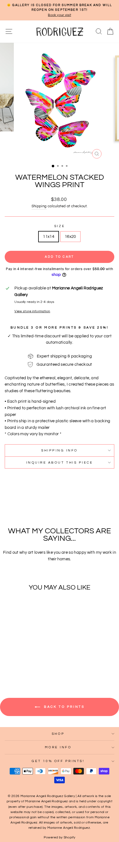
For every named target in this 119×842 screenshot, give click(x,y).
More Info (58, 747)
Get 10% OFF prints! (58, 761)
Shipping (39, 206)
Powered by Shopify (60, 837)
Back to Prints (63, 707)
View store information (32, 311)
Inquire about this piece (59, 462)
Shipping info (59, 450)
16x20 (70, 237)
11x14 (48, 237)
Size (59, 226)
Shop (58, 733)
